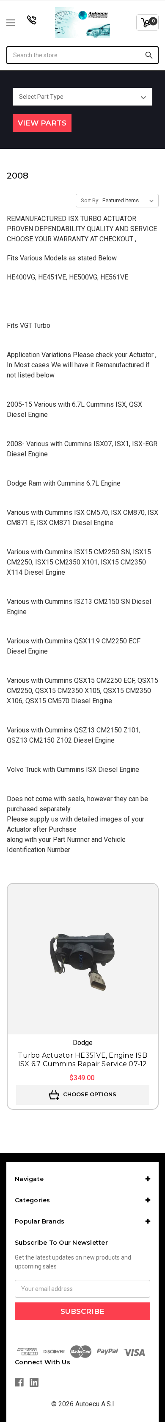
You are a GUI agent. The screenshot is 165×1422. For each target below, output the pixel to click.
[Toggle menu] (21, 22)
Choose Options (88, 1094)
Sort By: (90, 200)
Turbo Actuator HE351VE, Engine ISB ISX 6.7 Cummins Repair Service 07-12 (82, 1059)
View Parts (42, 123)
